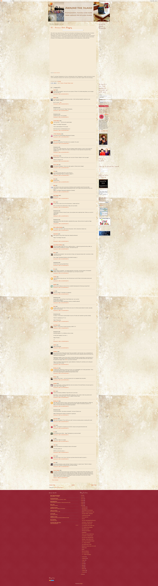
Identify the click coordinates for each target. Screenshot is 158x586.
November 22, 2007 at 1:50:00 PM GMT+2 (61, 198)
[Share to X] (53, 83)
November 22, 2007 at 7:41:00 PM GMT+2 (61, 310)
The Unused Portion (54, 498)
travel (72, 83)
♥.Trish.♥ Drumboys (57, 133)
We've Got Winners (85, 551)
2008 (82, 503)
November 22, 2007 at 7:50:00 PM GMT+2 (61, 328)
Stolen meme (84, 547)
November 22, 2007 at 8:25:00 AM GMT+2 (61, 94)
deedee (54, 344)
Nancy (54, 252)
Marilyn (54, 376)
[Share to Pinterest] (56, 83)
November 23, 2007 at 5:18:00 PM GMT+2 (61, 406)
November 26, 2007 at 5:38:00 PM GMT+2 (61, 452)
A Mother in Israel (53, 516)
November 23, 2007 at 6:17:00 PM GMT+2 (61, 415)
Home (73, 485)
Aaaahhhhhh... (84, 532)
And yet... (83, 518)
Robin (54, 391)
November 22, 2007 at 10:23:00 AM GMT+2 (61, 143)
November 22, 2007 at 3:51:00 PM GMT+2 (61, 230)
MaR (54, 185)
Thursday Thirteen (67, 83)
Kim (54, 269)
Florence (62, 83)
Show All (77, 525)
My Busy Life (55, 368)
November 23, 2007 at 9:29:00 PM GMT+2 (61, 421)
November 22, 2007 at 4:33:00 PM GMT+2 (61, 280)
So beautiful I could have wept (87, 535)
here (60, 102)
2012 (82, 497)
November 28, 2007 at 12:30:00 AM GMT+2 (61, 466)
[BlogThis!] (52, 83)
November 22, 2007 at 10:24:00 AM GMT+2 (61, 152)
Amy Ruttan (55, 325)
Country (101, 99)
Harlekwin (55, 351)
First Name (102, 97)
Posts (101, 169)
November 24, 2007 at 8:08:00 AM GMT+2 (61, 434)
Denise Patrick (56, 155)
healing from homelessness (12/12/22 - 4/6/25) (58, 499)
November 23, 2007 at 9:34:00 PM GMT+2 (61, 428)
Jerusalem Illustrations (54, 505)
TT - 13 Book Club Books (86, 554)
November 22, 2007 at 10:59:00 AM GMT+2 (61, 167)
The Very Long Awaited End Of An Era (89, 520)
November (84, 508)
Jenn (54, 462)
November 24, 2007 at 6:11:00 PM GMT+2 (61, 441)
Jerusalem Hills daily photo (55, 522)
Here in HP (52, 504)
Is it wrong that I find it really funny (88, 525)
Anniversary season (53, 520)
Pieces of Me (55, 164)
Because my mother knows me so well (89, 546)
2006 (82, 574)
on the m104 (52, 513)
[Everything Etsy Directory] (104, 215)
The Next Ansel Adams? (86, 530)
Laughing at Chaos (54, 507)
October (83, 556)
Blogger (81, 583)
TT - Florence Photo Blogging (61, 28)
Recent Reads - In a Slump (54, 496)
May (83, 565)
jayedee (54, 284)
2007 (82, 505)
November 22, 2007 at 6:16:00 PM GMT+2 (61, 294)
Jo (53, 438)
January (83, 572)
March (83, 568)
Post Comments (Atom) (58, 487)
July (83, 561)
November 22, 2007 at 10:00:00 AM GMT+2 (61, 130)
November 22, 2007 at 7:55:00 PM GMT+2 (61, 341)
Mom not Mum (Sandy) (57, 227)
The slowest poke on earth (86, 544)
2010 (82, 500)
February (84, 570)
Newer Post (52, 485)
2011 (82, 498)
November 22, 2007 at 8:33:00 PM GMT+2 (61, 347)
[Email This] (51, 83)
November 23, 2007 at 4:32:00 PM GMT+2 (61, 397)
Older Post (93, 485)
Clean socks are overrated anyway (88, 540)
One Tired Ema (53, 519)
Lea (54, 431)
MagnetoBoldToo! (53, 501)
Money (83, 549)
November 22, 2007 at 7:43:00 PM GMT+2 (61, 321)
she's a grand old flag (54, 514)
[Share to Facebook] (54, 83)
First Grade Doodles (85, 552)
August (83, 560)
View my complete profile (103, 130)
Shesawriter (55, 233)
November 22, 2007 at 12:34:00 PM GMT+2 (61, 175)
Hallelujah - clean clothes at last (87, 539)
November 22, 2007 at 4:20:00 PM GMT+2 (61, 241)
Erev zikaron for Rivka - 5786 (55, 511)
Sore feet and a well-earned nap (87, 537)
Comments (102, 171)
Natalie (54, 97)
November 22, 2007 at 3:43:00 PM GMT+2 (61, 223)
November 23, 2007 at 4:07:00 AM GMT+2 (61, 387)
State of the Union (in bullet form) (88, 534)
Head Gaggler (56, 195)
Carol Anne (55, 418)
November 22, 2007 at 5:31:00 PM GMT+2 (61, 287)
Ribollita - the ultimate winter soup (88, 511)
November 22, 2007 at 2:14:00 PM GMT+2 (61, 207)
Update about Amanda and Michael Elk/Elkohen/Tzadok (59, 517)
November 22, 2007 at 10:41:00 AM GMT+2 (61, 161)
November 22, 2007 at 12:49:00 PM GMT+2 (61, 191)
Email (101, 94)
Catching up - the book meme (87, 522)
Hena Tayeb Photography (55, 495)
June (83, 563)
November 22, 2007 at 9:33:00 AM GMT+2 (61, 117)
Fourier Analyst (56, 470)
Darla (54, 306)
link (66, 359)
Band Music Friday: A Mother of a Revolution (57, 508)
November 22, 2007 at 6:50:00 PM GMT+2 (61, 302)
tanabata (55, 383)
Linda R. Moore (56, 120)
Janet (54, 444)
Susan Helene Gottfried (57, 244)
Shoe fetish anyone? (85, 528)
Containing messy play (86, 515)
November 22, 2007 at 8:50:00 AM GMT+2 (61, 110)
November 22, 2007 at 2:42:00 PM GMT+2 (61, 216)
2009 (82, 502)
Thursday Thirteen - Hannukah (87, 513)
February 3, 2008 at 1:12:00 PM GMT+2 (60, 477)
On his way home (85, 517)
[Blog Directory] (51, 580)
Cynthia (54, 276)
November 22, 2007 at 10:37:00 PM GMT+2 (61, 379)
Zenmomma (55, 140)
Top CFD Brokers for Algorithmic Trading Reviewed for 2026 (60, 502)
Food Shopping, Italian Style (87, 523)
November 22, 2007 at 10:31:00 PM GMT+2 (61, 373)
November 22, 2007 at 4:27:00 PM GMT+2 (61, 265)
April (83, 566)
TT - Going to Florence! (86, 542)
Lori (54, 291)
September (84, 558)
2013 (82, 495)
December (84, 507)
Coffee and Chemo (53, 510)
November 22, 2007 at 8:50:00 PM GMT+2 (61, 364)
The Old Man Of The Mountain (87, 510)
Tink (54, 171)
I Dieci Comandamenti (54, 523)
